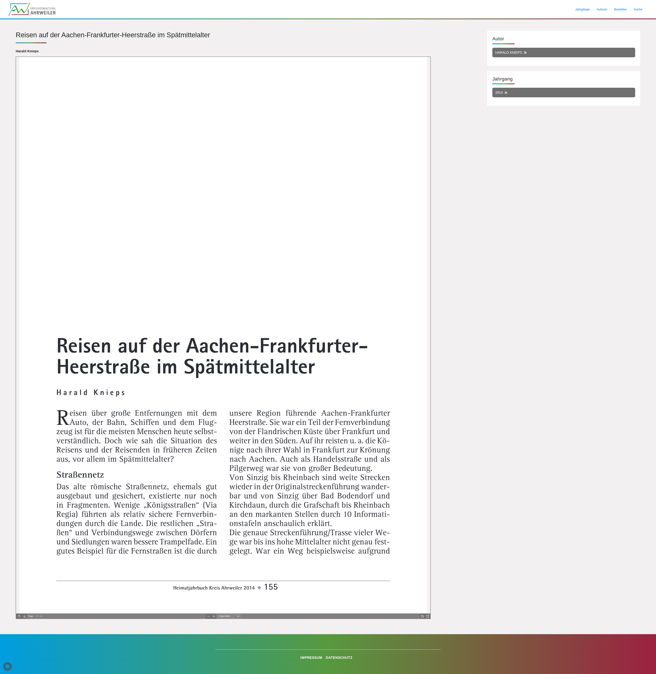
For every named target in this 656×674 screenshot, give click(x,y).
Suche (638, 9)
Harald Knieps (508, 52)
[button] (7, 666)
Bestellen (620, 9)
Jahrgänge (582, 9)
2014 (499, 92)
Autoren (602, 9)
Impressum (311, 657)
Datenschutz (339, 657)
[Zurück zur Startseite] (32, 9)
